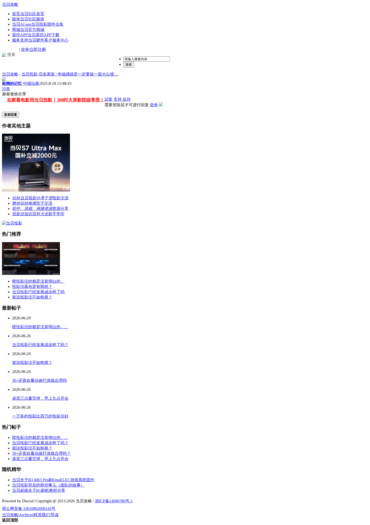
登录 (25, 49)
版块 (28, 19)
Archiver (26, 515)
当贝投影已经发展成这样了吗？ (40, 345)
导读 (55, 515)
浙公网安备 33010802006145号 (28, 508)
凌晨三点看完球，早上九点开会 (40, 398)
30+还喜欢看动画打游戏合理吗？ (41, 453)
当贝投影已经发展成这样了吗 (38, 292)
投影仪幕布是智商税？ (32, 286)
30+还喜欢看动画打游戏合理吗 (39, 380)
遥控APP (35, 35)
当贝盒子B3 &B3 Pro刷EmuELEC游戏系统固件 (53, 480)
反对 (127, 99)
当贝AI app (37, 24)
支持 (118, 99)
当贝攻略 (10, 4)
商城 (28, 29)
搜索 (128, 64)
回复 (108, 99)
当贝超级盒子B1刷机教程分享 (38, 490)
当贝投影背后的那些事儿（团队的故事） (48, 485)
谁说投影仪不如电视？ (32, 297)
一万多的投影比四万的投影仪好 (40, 416)
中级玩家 (31, 83)
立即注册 (38, 49)
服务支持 (40, 40)
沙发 (6, 89)
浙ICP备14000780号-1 (114, 501)
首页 (28, 14)
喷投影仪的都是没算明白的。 (38, 281)
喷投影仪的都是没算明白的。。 (40, 327)
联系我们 (42, 515)
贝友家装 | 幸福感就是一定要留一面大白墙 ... (78, 74)
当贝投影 (29, 74)
